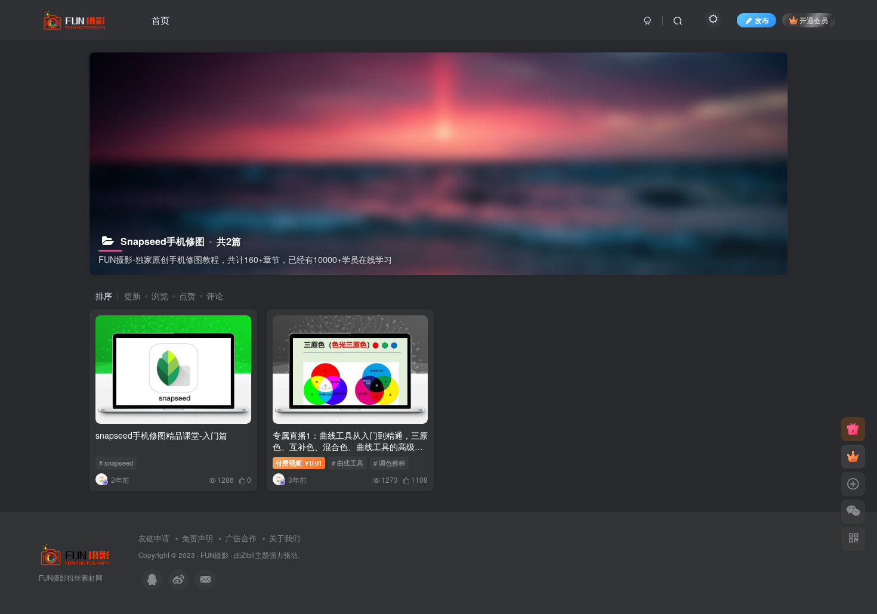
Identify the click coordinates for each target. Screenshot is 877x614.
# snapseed (116, 462)
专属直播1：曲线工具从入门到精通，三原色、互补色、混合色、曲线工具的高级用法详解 (350, 446)
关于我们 (284, 538)
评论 (214, 296)
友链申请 (153, 538)
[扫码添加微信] (853, 511)
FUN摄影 (214, 555)
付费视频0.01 (299, 462)
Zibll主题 (255, 555)
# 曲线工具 (347, 462)
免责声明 (197, 538)
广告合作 (241, 538)
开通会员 (813, 20)
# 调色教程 (389, 462)
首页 (160, 20)
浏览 (160, 296)
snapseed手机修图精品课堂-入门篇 (161, 435)
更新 (132, 296)
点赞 (187, 296)
